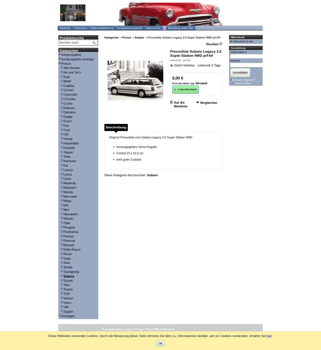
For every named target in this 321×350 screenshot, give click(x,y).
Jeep (67, 156)
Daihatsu (70, 112)
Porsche (69, 240)
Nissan (68, 218)
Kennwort (235, 60)
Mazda (68, 192)
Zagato (68, 311)
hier (269, 336)
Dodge (68, 117)
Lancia (68, 170)
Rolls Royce (72, 249)
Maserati (70, 183)
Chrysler (69, 99)
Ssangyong (71, 272)
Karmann (70, 161)
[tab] (116, 127)
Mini (66, 210)
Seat (67, 263)
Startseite (65, 28)
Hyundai (69, 148)
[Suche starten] (94, 42)
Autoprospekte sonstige (77, 59)
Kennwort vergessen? (243, 80)
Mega (67, 201)
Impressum (80, 28)
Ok (160, 343)
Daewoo (69, 108)
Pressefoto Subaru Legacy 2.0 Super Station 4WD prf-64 (196, 53)
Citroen (69, 90)
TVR (67, 294)
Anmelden (240, 72)
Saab (67, 258)
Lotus (67, 178)
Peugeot (69, 227)
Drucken (212, 44)
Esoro (68, 121)
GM (66, 134)
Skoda (68, 267)
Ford (67, 130)
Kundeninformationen (129, 28)
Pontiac (69, 236)
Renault (69, 245)
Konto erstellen (243, 83)
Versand (201, 83)
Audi (67, 77)
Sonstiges (68, 316)
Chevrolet (70, 94)
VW (66, 307)
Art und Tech (72, 72)
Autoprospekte (71, 55)
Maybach (70, 187)
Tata (66, 285)
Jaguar (68, 152)
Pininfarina (71, 232)
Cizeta (68, 103)
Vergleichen (208, 103)
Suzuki (68, 280)
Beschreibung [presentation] (116, 127)
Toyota (68, 289)
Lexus (68, 174)
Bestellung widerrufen (181, 28)
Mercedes (70, 196)
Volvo (67, 303)
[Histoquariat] (72, 12)
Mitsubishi (71, 214)
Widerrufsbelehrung (102, 28)
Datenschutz (153, 28)
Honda (68, 139)
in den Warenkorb (187, 89)
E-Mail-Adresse (238, 52)
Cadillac (69, 86)
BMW (67, 81)
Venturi (68, 298)
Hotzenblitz (71, 143)
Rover (68, 254)
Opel (67, 223)
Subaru (69, 276)
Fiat (66, 125)
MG (66, 205)
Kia (66, 165)
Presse (66, 63)
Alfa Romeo (72, 68)
